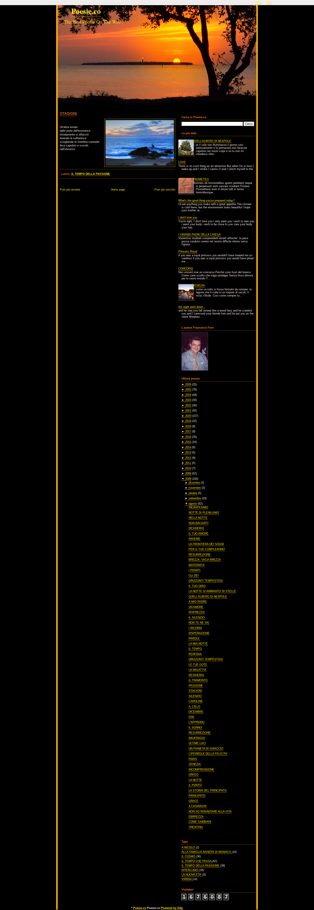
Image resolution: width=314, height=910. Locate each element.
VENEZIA (199, 285)
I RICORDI (195, 628)
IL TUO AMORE (198, 533)
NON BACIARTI (198, 523)
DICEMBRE (196, 711)
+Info (258, 2)
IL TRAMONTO (198, 680)
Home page (118, 189)
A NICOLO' (189, 847)
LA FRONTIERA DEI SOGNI (206, 544)
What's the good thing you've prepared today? (206, 200)
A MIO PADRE (198, 601)
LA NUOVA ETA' (192, 874)
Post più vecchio (164, 189)
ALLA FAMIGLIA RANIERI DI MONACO (207, 851)
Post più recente (70, 189)
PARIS (193, 759)
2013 (188, 452)
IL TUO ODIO (197, 586)
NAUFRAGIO (197, 738)
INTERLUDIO (190, 870)
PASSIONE (196, 685)
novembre (195, 487)
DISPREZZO (197, 612)
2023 (188, 400)
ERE (191, 717)
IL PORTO (195, 785)
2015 (188, 442)
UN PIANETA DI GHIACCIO (206, 748)
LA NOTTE (195, 780)
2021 (188, 410)
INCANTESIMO (198, 507)
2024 (188, 394)
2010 (188, 468)
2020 (188, 415)
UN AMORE (196, 607)
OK (269, 2)
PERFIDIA (195, 654)
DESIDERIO (196, 528)
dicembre (194, 482)
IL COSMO (189, 856)
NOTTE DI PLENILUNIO (204, 512)
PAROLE (194, 638)
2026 (188, 384)
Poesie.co (86, 10)
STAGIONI (68, 113)
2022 (188, 405)
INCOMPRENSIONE (201, 769)
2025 (188, 389)
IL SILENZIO (197, 617)
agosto (193, 503)
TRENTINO (196, 827)
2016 (188, 436)
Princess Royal (187, 251)
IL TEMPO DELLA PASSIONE (90, 174)
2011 (188, 463)
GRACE (193, 801)
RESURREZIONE (200, 554)
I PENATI (194, 570)
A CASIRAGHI (198, 806)
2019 (188, 421)
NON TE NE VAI (199, 622)
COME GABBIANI (200, 821)
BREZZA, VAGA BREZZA (205, 559)
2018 (188, 426)
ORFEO (193, 774)
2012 (188, 457)
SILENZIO (195, 696)
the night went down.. (191, 306)
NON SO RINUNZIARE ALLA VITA (210, 811)
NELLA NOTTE (198, 517)
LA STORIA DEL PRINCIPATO (208, 790)
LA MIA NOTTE (198, 643)
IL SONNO (195, 727)
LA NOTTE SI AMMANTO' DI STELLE (212, 591)
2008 (188, 478)
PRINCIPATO (197, 795)
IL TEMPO (195, 648)
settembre (195, 498)
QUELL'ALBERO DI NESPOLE (212, 141)
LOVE (182, 162)
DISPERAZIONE (199, 633)
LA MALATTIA (197, 669)
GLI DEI (194, 575)
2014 (188, 447)
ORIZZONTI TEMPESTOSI (206, 580)
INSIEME (194, 538)
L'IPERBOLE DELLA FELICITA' (208, 753)
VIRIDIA (187, 879)
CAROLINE (196, 701)
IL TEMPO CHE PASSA (197, 861)
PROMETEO (201, 179)
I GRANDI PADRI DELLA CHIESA (199, 234)
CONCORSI (185, 268)
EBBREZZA (196, 816)
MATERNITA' (197, 565)
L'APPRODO (196, 722)
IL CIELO (194, 706)
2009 (188, 473)
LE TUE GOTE (198, 664)
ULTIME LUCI (197, 743)
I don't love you (187, 217)
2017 (188, 431)
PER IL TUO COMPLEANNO (207, 549)
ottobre (193, 493)
